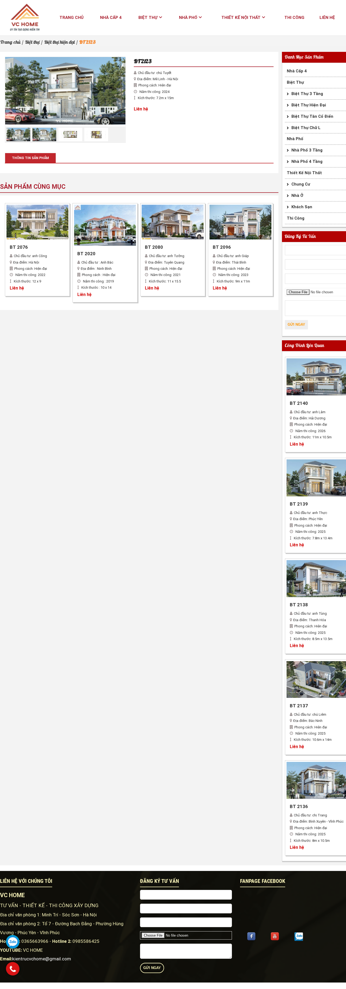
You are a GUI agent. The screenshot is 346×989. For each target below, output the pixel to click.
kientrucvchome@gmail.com (41, 958)
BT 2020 (86, 253)
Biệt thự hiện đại (59, 42)
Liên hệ (327, 17)
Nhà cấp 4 (111, 17)
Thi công (294, 17)
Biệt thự (148, 17)
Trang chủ (71, 17)
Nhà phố (188, 17)
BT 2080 (154, 247)
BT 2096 (222, 247)
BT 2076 (19, 247)
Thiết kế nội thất (241, 17)
